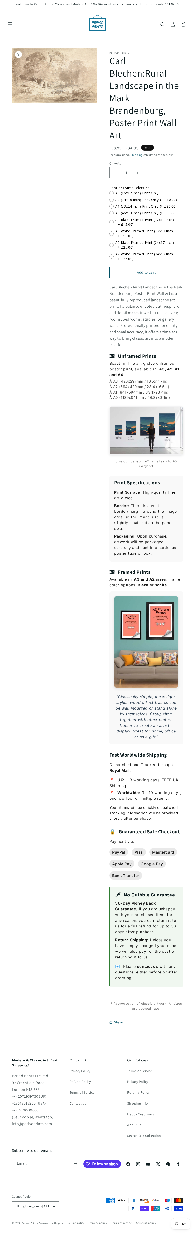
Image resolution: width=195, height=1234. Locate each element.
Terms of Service (82, 1092)
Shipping (137, 155)
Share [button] (118, 1022)
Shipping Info (137, 1103)
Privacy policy (98, 1222)
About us (134, 1125)
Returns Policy (138, 1092)
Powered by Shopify (51, 1223)
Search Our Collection (144, 1135)
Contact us (78, 1103)
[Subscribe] (75, 1163)
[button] (10, 24)
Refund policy (76, 1222)
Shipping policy (146, 1222)
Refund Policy (80, 1082)
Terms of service (122, 1222)
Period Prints (30, 1223)
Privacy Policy (80, 1071)
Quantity (115, 163)
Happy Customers (141, 1114)
